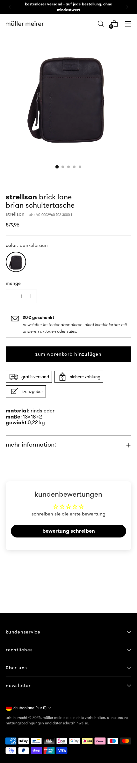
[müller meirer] (25, 23)
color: (27, 245)
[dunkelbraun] (16, 262)
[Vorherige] (10, 7)
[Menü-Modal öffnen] (127, 23)
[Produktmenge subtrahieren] (31, 296)
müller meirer (53, 717)
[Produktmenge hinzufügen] (12, 296)
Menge (13, 283)
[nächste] (127, 7)
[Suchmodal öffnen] (100, 23)
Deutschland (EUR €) (30, 707)
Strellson (15, 214)
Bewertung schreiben (68, 531)
